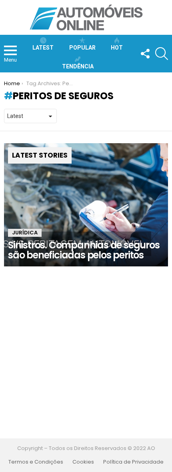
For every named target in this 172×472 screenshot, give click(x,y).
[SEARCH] (161, 54)
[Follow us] (144, 54)
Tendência (78, 66)
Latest (43, 47)
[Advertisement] (86, 352)
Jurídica (25, 232)
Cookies (83, 462)
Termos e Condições (35, 462)
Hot (117, 47)
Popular (82, 47)
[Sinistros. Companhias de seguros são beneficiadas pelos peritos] (86, 204)
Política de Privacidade (133, 462)
